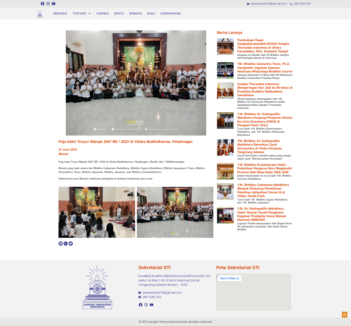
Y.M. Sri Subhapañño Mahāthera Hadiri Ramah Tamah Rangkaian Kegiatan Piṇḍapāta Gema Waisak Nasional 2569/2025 (261, 214)
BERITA (119, 13)
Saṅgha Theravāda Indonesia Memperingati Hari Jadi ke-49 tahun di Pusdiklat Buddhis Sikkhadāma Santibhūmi (264, 89)
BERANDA (60, 13)
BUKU (151, 13)
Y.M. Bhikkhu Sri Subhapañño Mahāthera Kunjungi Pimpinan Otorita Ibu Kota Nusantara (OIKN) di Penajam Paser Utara (264, 119)
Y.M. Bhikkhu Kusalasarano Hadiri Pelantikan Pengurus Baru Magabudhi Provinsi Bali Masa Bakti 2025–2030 (264, 168)
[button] (60, 243)
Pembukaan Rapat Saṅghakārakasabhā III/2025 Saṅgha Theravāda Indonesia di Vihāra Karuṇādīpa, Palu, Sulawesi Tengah (263, 45)
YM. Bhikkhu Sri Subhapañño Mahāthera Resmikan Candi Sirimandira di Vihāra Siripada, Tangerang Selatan (259, 146)
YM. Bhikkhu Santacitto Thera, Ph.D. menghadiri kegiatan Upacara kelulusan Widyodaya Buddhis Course (264, 67)
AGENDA (103, 13)
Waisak (63, 153)
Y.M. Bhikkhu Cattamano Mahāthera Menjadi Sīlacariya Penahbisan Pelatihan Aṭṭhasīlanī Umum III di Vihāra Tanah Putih (263, 190)
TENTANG (79, 13)
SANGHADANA (171, 13)
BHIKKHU (136, 13)
